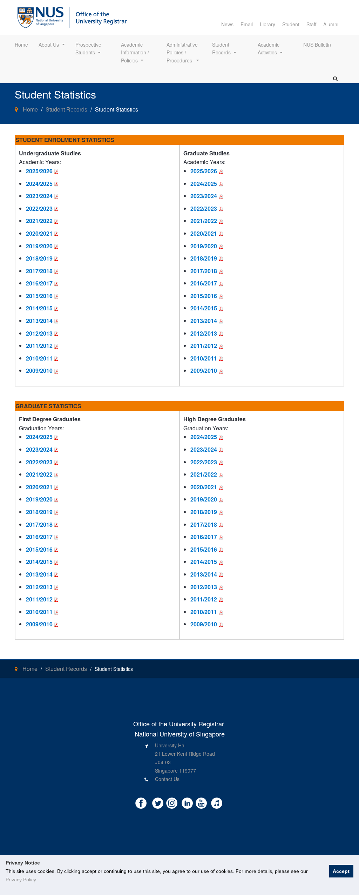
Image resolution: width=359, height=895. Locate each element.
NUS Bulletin (317, 44)
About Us (49, 44)
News (227, 24)
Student (290, 24)
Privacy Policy (21, 879)
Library (267, 24)
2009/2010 (39, 370)
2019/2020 (39, 246)
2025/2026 (39, 171)
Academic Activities (269, 48)
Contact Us (167, 778)
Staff (311, 24)
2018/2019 (39, 258)
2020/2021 (39, 233)
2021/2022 (39, 221)
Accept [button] (341, 871)
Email (247, 24)
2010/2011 (39, 358)
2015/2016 (39, 296)
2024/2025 (39, 184)
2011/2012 (39, 346)
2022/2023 (39, 208)
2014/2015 (39, 308)
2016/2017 (39, 283)
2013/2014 (39, 321)
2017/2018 (39, 271)
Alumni (330, 24)
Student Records (221, 48)
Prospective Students (89, 48)
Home (21, 44)
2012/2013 (39, 333)
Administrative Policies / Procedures (183, 52)
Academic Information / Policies (135, 52)
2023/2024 (39, 196)
